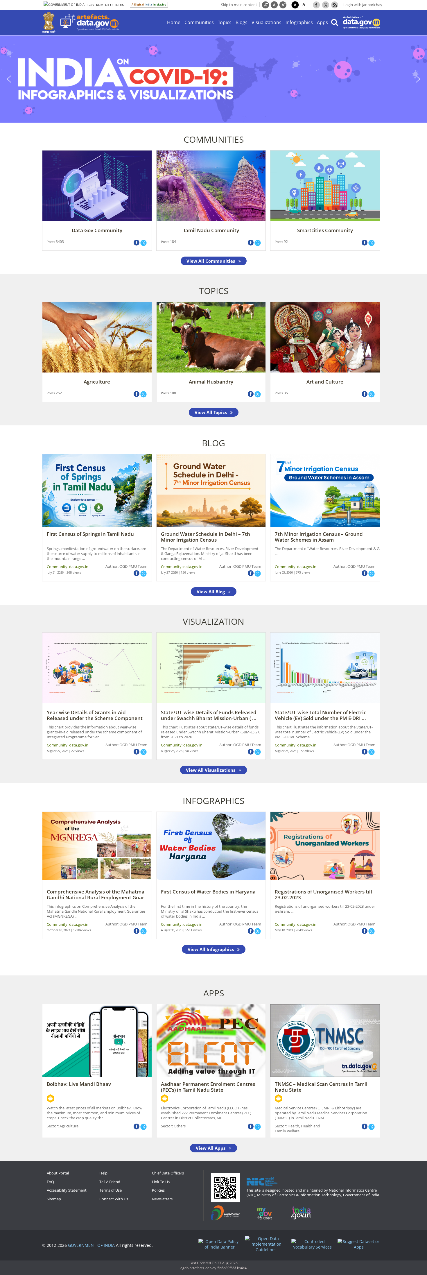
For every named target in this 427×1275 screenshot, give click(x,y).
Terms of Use (110, 1190)
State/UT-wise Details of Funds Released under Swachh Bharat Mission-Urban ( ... (208, 715)
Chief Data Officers (168, 1173)
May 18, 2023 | (285, 930)
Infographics (299, 22)
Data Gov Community (97, 230)
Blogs (241, 22)
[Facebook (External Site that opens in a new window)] (136, 243)
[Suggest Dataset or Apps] (360, 1244)
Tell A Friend (109, 1181)
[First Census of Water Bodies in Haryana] (211, 845)
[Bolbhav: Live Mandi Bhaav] (97, 1040)
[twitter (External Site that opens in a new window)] (143, 243)
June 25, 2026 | (285, 572)
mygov (268, 1213)
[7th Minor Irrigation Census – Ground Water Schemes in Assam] (325, 490)
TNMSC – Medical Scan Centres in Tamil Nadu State (321, 1087)
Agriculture (97, 381)
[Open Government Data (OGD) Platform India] (361, 22)
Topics (225, 22)
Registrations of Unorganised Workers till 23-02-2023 (323, 894)
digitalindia (228, 1213)
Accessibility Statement (67, 1190)
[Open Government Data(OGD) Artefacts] (89, 22)
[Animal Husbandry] (211, 337)
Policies (158, 1190)
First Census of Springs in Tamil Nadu (90, 534)
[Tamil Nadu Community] (211, 185)
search (334, 22)
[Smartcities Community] (325, 185)
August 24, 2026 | (287, 750)
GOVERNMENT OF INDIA (91, 1245)
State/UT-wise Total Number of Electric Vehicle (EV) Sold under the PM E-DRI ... (320, 715)
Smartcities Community (325, 230)
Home (173, 22)
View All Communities (211, 261)
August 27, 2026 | (59, 750)
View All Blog (211, 591)
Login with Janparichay (362, 4)
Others (180, 1126)
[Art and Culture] (325, 337)
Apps (322, 22)
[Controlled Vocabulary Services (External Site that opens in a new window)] (314, 1244)
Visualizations (266, 22)
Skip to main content (239, 4)
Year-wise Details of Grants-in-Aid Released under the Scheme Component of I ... (95, 718)
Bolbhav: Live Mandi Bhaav (79, 1084)
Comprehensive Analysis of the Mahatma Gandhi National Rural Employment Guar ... (95, 897)
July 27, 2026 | (171, 572)
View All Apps (211, 1148)
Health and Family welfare (297, 1128)
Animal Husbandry (211, 381)
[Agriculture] (97, 337)
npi (304, 1213)
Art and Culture (324, 381)
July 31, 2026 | (57, 572)
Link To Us (161, 1181)
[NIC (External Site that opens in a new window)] (262, 1181)
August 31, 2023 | (173, 930)
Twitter (326, 4)
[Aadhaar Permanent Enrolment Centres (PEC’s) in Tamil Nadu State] (211, 1040)
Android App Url (50, 1098)
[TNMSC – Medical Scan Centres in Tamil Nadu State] (325, 1040)
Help (103, 1173)
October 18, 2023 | (60, 930)
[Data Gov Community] (97, 185)
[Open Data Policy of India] (221, 1244)
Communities (199, 22)
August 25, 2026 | (173, 750)
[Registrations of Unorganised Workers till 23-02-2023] (325, 845)
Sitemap (54, 1198)
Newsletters (162, 1198)
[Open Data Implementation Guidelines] (267, 1244)
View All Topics (211, 412)
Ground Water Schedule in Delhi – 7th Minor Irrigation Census (205, 537)
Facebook (316, 4)
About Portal (58, 1173)
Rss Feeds (335, 4)
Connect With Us (113, 1198)
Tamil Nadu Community (211, 230)
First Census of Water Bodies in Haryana (208, 891)
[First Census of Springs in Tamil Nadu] (97, 490)
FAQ (50, 1181)
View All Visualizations (211, 770)
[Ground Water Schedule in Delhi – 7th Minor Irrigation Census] (211, 490)
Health (293, 1126)
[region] (213, 79)
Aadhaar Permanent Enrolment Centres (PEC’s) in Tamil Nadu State (208, 1087)
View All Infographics (211, 949)
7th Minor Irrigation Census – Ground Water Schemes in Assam (319, 537)
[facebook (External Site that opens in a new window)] (136, 573)
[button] (213, 79)
